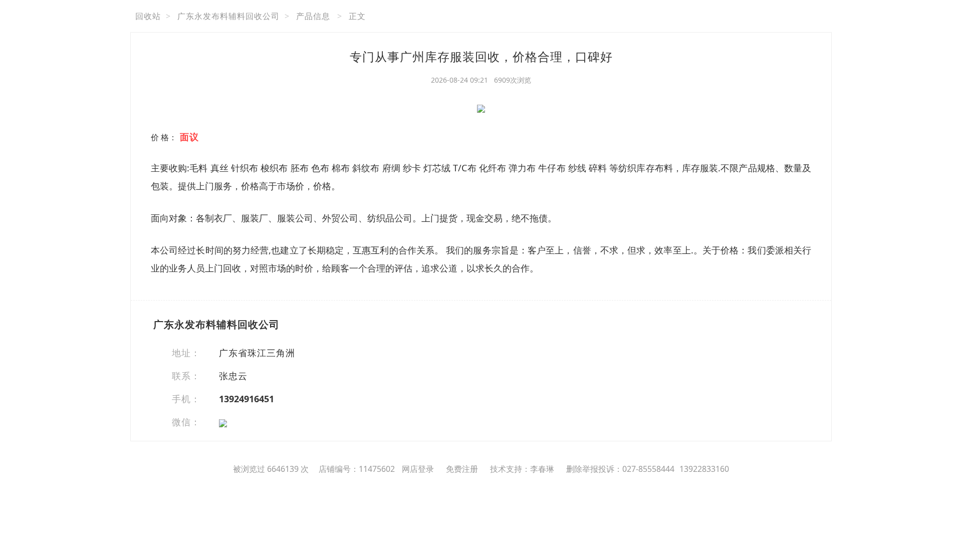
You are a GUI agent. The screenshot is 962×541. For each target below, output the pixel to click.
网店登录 (418, 468)
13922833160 (704, 468)
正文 (357, 16)
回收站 (148, 16)
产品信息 (313, 16)
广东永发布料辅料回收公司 (228, 16)
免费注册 (462, 468)
